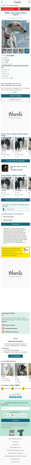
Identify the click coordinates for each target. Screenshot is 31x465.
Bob (16, 376)
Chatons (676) (17, 388)
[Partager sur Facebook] (10, 397)
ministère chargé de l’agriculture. (9, 255)
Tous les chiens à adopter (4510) (15, 200)
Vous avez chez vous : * (15, 412)
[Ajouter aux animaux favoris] (28, 21)
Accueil (3, 5)
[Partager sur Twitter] (13, 397)
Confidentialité (15, 447)
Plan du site (15, 462)
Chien (8, 5)
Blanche (3, 376)
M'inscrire (15, 420)
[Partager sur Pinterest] (20, 397)
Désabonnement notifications (15, 456)
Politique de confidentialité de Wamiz (8, 425)
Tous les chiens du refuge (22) (15, 161)
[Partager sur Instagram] (15, 397)
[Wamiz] (17, 2)
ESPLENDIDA (18, 151)
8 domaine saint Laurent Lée (12, 331)
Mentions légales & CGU (15, 450)
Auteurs (15, 441)
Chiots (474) (7, 388)
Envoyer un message (10, 325)
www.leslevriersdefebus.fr (11, 328)
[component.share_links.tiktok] (18, 397)
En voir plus (15, 224)
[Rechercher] (5, 1)
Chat (15, 415)
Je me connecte (15, 356)
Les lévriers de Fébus (8, 313)
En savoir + (4, 321)
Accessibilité (15, 459)
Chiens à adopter (14, 5)
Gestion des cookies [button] (15, 453)
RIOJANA (4, 151)
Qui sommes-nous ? (15, 439)
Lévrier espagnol (10, 55)
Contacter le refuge (15, 96)
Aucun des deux (22, 415)
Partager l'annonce (15, 99)
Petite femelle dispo (8, 216)
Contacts (15, 444)
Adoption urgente (7, 220)
